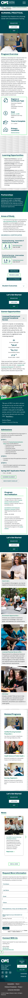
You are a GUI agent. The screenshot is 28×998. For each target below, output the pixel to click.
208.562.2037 (5, 948)
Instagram (6, 972)
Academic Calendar (9, 477)
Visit (14, 30)
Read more (14, 851)
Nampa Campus (15, 132)
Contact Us (23, 976)
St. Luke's (9, 200)
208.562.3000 (4, 967)
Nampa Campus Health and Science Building (13, 501)
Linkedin (10, 972)
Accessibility (10, 984)
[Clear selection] (26, 918)
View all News (14, 864)
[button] (25, 837)
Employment (24, 973)
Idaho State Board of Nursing (10, 221)
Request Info (14, 23)
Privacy (20, 987)
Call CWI (22, 969)
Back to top (1, 952)
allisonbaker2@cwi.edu (8, 949)
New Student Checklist (10, 481)
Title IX (17, 984)
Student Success (12, 817)
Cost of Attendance (14, 279)
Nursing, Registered (10, 778)
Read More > (9, 416)
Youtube (6, 976)
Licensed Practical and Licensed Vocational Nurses (11, 318)
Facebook (2, 972)
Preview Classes (14, 275)
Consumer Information (14, 989)
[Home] (5, 960)
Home (2, 7)
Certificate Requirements (18, 260)
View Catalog (14, 271)
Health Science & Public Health (14, 756)
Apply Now (14, 27)
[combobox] (13, 918)
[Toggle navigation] (24, 2)
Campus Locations (5, 969)
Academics (8, 7)
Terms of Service (16, 931)
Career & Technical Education (19, 7)
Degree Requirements (17, 245)
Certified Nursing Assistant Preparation (12, 733)
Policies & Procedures (11, 987)
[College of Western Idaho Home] (8, 2)
